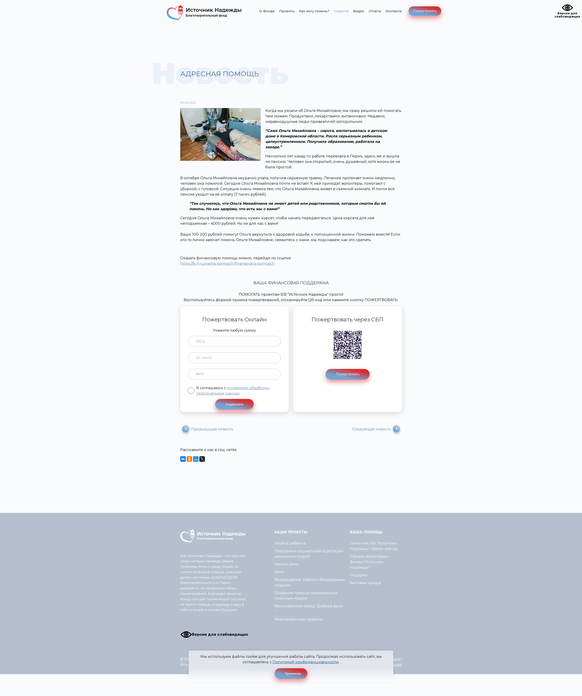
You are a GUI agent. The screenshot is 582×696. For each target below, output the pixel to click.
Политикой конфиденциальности (306, 662)
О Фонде (267, 11)
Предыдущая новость (212, 429)
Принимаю (293, 673)
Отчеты (375, 11)
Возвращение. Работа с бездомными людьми (309, 582)
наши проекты (290, 532)
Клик (279, 572)
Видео (358, 11)
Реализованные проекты (298, 619)
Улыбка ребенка (290, 543)
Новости (341, 11)
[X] (202, 459)
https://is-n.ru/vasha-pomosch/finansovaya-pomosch (227, 263)
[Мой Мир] (195, 459)
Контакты (394, 11)
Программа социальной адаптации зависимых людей (308, 554)
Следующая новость (371, 429)
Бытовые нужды (365, 583)
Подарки (358, 575)
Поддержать (234, 404)
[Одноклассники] (189, 459)
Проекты (286, 11)
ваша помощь (366, 532)
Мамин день (286, 564)
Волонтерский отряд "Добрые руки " (308, 609)
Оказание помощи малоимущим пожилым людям (306, 595)
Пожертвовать (425, 11)
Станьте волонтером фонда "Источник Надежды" (369, 562)
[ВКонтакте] (183, 459)
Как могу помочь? (314, 11)
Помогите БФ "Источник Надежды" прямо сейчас (374, 546)
